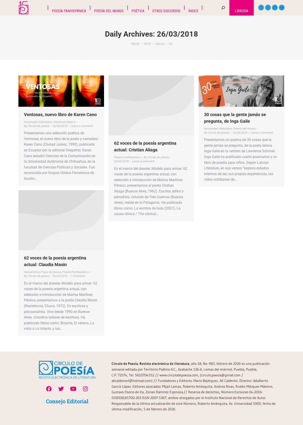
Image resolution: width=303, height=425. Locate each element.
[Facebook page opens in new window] (261, 7)
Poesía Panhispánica (127, 157)
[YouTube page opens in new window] (282, 7)
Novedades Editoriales (38, 122)
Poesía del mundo (244, 128)
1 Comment (78, 276)
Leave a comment (82, 126)
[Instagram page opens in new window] (275, 7)
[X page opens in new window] (268, 7)
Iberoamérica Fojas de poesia (42, 272)
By (36, 126)
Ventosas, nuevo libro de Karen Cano (60, 114)
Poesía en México (64, 122)
